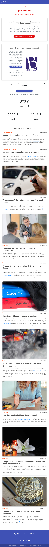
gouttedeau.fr (24, 10)
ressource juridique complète (24, 419)
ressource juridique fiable (17, 521)
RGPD (24, 533)
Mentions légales (16, 534)
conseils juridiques (6, 323)
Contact (32, 533)
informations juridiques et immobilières (33, 258)
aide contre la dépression (34, 141)
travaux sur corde (32, 156)
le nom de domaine (24, 7)
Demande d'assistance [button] (15, 66)
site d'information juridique (10, 471)
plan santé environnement (39, 370)
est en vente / (24, 14)
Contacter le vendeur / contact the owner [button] (23, 36)
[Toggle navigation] (46, 2)
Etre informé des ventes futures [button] (24, 90)
